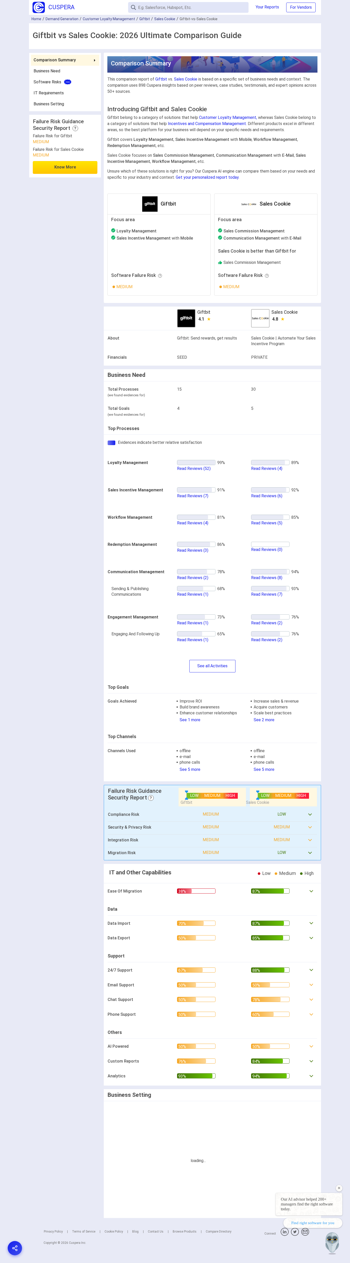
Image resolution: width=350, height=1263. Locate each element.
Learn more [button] (279, 1232)
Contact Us (155, 1231)
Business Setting (49, 104)
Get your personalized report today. (207, 177)
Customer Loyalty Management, (228, 117)
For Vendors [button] (301, 7)
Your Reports (267, 7)
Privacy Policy (53, 1231)
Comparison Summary (55, 60)
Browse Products (185, 1231)
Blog (135, 1231)
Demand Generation (62, 19)
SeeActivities (212, 665)
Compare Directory (218, 1231)
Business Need (47, 71)
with (155, 238)
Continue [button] (297, 1246)
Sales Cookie (164, 19)
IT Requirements (49, 93)
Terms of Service (83, 1231)
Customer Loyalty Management (109, 19)
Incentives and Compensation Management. (207, 123)
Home (36, 19)
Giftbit (144, 19)
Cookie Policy (114, 1231)
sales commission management (252, 262)
